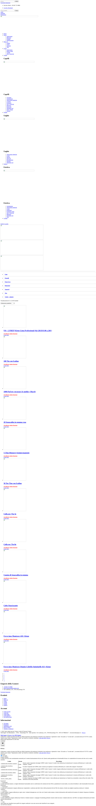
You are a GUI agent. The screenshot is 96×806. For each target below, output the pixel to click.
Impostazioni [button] (10, 739)
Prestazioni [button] (3, 785)
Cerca (16, 10)
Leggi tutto (6, 335)
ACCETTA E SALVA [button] (6, 804)
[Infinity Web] (11, 735)
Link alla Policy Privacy (44, 738)
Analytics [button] (3, 789)
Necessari (4, 755)
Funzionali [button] (3, 781)
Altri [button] (2, 800)
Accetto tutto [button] (16, 739)
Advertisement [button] (4, 795)
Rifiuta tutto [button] (3, 739)
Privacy (84, 732)
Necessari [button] (3, 754)
